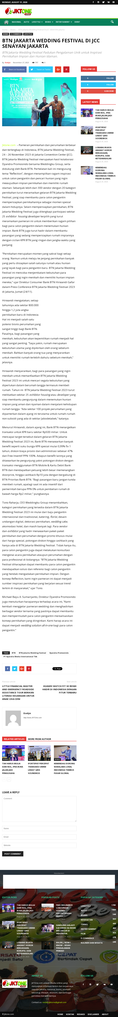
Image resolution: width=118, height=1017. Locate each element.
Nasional (16, 22)
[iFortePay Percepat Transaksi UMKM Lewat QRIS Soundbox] (39, 753)
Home (60, 1014)
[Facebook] (93, 2)
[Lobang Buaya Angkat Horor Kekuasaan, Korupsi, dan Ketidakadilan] (87, 150)
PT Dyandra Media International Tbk (20, 656)
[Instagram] (98, 2)
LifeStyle (36, 22)
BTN (14, 653)
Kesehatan (87, 919)
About (105, 1014)
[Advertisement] (80, 11)
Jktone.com (9, 145)
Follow (110, 78)
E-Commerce (16, 34)
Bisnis (48, 22)
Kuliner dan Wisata (91, 942)
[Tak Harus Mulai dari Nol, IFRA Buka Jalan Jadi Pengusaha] (13, 753)
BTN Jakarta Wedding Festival (32, 653)
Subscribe (109, 91)
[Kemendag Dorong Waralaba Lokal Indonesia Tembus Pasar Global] (65, 753)
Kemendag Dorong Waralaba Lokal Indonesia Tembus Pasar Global (105, 173)
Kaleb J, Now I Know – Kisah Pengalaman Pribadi (63, 946)
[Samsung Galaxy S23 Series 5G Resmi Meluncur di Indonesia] (47, 928)
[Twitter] (103, 2)
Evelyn (8, 62)
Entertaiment (63, 22)
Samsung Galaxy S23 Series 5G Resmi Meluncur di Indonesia (66, 929)
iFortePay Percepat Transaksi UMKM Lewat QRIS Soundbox (104, 133)
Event (77, 22)
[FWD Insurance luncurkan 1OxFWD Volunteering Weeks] (47, 908)
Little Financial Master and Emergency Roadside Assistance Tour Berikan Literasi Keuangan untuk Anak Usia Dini (18, 692)
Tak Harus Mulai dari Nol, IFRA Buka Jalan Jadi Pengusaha (104, 114)
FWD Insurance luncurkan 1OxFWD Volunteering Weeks (64, 910)
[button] (112, 22)
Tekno (84, 924)
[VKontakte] (108, 2)
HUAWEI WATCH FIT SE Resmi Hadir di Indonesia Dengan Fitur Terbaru (59, 689)
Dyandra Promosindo (59, 653)
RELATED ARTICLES (14, 739)
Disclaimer (93, 1014)
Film (83, 933)
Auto (26, 22)
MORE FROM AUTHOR (39, 739)
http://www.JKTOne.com (33, 718)
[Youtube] (113, 2)
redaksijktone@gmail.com (54, 1002)
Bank (31, 759)
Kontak (70, 1014)
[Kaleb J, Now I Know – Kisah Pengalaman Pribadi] (47, 945)
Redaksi (81, 1014)
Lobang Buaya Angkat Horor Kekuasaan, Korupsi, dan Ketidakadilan (103, 153)
